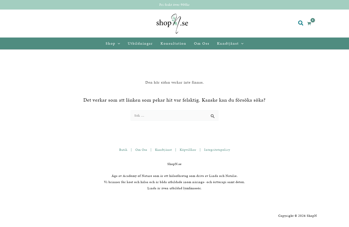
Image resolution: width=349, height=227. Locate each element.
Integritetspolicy (217, 149)
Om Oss (141, 149)
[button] (301, 23)
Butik (123, 149)
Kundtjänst (163, 149)
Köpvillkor (188, 149)
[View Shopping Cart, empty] (311, 23)
